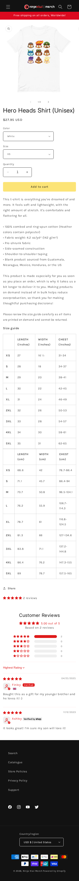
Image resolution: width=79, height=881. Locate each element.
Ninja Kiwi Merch (33, 871)
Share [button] (12, 588)
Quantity (8, 164)
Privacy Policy (17, 780)
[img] (12, 679)
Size (6, 146)
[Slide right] (48, 102)
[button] (8, 6)
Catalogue (15, 762)
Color (6, 128)
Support (13, 790)
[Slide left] (30, 102)
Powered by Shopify (54, 871)
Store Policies (17, 771)
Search (13, 753)
